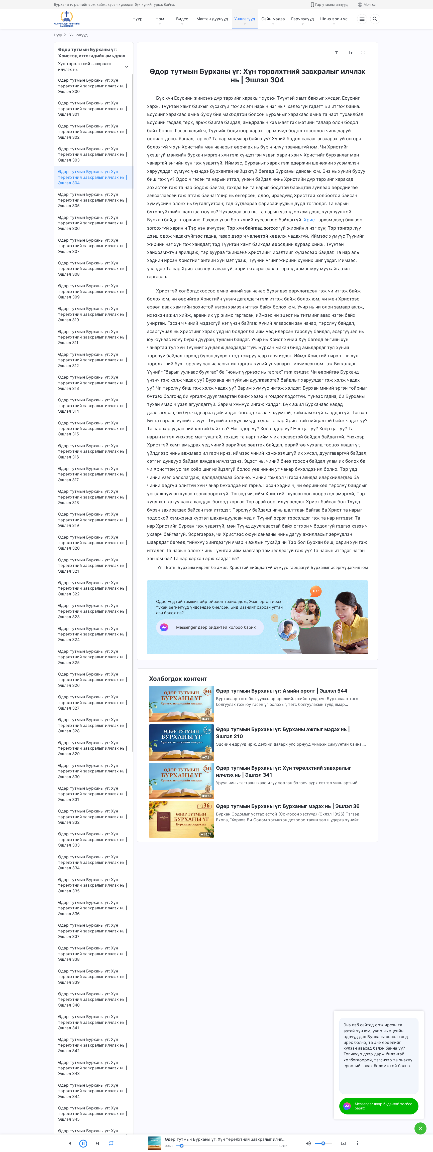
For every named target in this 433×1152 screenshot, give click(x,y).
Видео (182, 18)
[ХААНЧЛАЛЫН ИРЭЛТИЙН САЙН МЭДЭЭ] (68, 19)
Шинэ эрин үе (334, 18)
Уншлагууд (244, 18)
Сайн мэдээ (273, 18)
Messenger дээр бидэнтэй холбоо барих (383, 1106)
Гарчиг (156, 52)
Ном (160, 18)
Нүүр (138, 18)
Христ (310, 219)
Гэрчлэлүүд (302, 18)
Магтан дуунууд (212, 18)
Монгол (370, 4)
